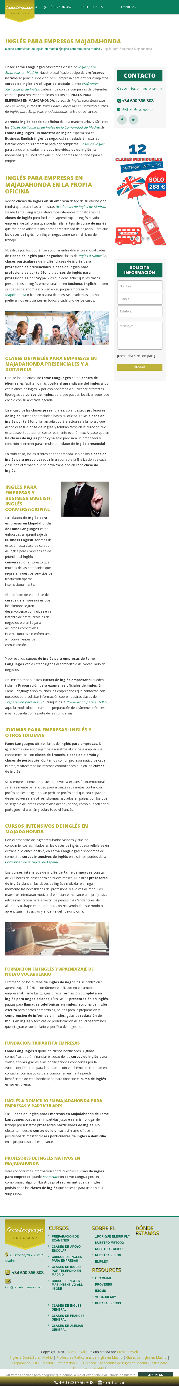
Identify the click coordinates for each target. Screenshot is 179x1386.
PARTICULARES (92, 7)
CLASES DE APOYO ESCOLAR (66, 1248)
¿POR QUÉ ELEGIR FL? (112, 1236)
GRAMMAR (103, 1278)
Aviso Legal (76, 1352)
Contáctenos (62, 21)
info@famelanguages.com (137, 109)
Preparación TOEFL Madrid (32, 1363)
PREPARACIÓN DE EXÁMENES (65, 1238)
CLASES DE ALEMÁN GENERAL (67, 1327)
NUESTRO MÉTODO (109, 1242)
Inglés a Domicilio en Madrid (31, 1357)
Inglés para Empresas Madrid (80, 48)
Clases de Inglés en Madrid (146, 1357)
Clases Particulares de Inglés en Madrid (31, 48)
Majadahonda (15, 295)
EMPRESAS (128, 7)
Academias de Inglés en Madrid (123, 1363)
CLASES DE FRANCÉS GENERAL (68, 1317)
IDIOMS (100, 1290)
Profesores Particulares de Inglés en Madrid (89, 1357)
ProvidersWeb (127, 1352)
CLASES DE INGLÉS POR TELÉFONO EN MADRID (67, 1270)
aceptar (155, 1375)
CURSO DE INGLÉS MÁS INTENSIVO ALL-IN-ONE (68, 1285)
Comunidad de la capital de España (31, 862)
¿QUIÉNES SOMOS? (57, 7)
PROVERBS (103, 1284)
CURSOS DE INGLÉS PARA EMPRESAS (67, 1258)
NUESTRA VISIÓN (108, 1255)
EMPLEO (101, 1261)
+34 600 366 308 (137, 100)
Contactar (113, 1382)
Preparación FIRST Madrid (76, 1363)
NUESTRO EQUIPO (109, 1249)
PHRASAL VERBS (108, 1303)
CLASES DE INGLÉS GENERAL (67, 1307)
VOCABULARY (105, 1297)
